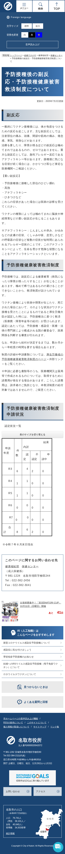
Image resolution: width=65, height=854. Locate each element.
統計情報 (10, 833)
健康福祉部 (12, 566)
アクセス (40, 791)
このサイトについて (36, 722)
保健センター (56, 55)
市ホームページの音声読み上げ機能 (20, 718)
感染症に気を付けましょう (17, 649)
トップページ (16, 55)
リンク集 (54, 726)
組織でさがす (30, 55)
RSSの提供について (13, 722)
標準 (26, 26)
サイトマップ (39, 726)
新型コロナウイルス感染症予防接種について (26, 642)
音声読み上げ (33, 44)
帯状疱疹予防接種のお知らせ (18, 656)
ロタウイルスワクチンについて (19, 674)
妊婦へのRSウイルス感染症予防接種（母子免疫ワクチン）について (30, 665)
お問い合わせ (13, 791)
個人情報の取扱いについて (16, 726)
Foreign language (21, 17)
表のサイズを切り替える (32, 434)
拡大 (38, 26)
